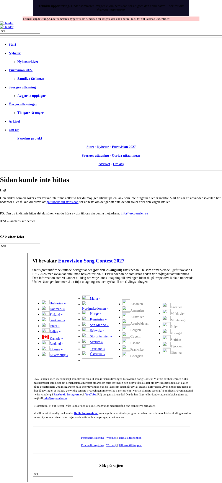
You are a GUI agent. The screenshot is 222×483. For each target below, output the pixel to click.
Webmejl (111, 437)
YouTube (90, 394)
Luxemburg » (59, 355)
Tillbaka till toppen (130, 437)
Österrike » (97, 354)
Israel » (55, 326)
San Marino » (99, 325)
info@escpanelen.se (134, 213)
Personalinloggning (92, 437)
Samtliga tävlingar (30, 78)
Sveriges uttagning (22, 87)
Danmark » (57, 309)
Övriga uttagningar (23, 104)
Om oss (14, 130)
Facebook (59, 394)
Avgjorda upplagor (31, 96)
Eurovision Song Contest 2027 (91, 261)
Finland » (56, 314)
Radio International (86, 413)
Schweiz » (97, 330)
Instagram (73, 394)
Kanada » (56, 338)
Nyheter (15, 53)
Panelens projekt (29, 138)
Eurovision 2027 (21, 70)
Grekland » (57, 320)
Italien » (55, 331)
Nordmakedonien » (95, 308)
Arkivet (14, 121)
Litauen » (56, 349)
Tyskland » (97, 349)
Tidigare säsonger (30, 113)
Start (12, 44)
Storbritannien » (101, 336)
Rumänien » (98, 319)
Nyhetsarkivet (27, 61)
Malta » (95, 298)
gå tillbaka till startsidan (62, 202)
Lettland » (57, 343)
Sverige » (96, 342)
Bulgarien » (58, 303)
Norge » (95, 313)
